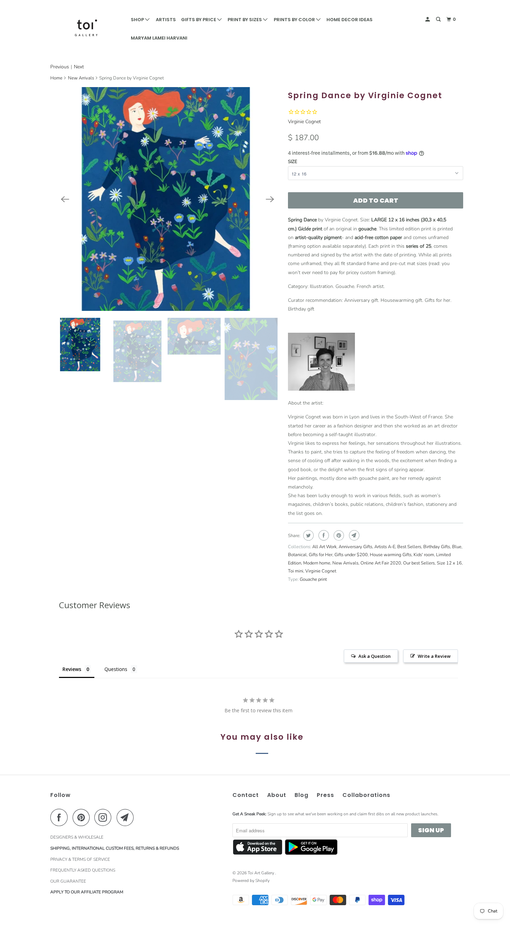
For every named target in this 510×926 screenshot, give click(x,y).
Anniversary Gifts (355, 547)
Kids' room (424, 555)
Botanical (297, 555)
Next (79, 66)
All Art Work (324, 547)
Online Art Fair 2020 (380, 563)
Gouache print (313, 579)
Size (292, 162)
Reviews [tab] (71, 669)
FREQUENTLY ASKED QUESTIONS (82, 870)
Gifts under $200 (351, 555)
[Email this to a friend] (353, 535)
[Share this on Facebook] (323, 535)
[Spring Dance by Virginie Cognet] (167, 199)
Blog (301, 795)
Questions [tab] (115, 669)
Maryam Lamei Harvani (159, 38)
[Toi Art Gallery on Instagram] (104, 817)
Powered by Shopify (251, 880)
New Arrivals (81, 78)
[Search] (439, 19)
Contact (245, 795)
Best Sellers (409, 547)
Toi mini (295, 571)
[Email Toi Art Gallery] (127, 817)
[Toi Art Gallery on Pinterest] (83, 817)
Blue (456, 547)
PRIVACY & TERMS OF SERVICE (80, 859)
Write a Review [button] (434, 656)
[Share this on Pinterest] (338, 535)
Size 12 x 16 (449, 563)
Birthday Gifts (436, 547)
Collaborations (366, 795)
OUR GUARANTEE (68, 881)
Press (325, 795)
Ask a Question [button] (374, 656)
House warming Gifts (390, 555)
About (276, 795)
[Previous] (65, 199)
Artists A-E (384, 547)
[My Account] (428, 19)
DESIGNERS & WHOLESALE (76, 837)
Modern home (316, 563)
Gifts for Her (320, 555)
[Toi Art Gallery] (85, 28)
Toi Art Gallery (261, 873)
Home (56, 78)
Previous (59, 66)
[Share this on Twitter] (307, 535)
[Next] (270, 199)
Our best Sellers (419, 563)
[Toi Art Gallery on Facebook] (60, 817)
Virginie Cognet (304, 121)
